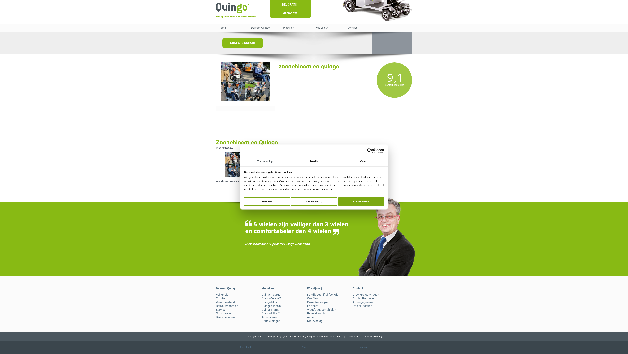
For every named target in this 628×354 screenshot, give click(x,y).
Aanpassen (312, 201)
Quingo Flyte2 (270, 309)
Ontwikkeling (224, 313)
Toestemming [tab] (265, 161)
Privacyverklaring (373, 336)
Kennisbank (245, 347)
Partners (312, 305)
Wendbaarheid (225, 302)
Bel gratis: (290, 4)
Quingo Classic (271, 305)
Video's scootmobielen (321, 309)
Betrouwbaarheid (227, 305)
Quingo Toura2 (271, 294)
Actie (310, 317)
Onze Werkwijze (317, 302)
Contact (352, 27)
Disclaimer (353, 336)
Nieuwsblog (315, 321)
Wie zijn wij (322, 27)
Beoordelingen (225, 317)
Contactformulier (364, 298)
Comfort (221, 298)
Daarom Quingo (260, 27)
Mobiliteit (364, 347)
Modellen (288, 27)
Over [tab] (363, 161)
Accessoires (269, 317)
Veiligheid (222, 294)
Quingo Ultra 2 (271, 313)
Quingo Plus (269, 302)
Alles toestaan (361, 201)
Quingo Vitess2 (271, 298)
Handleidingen (271, 321)
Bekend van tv (316, 313)
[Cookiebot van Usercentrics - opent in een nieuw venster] (369, 150)
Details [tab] (314, 161)
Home (222, 27)
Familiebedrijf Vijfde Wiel (323, 294)
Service (221, 309)
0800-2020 (290, 13)
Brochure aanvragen (366, 294)
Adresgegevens (363, 302)
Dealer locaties (362, 305)
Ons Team (313, 298)
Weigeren (267, 201)
